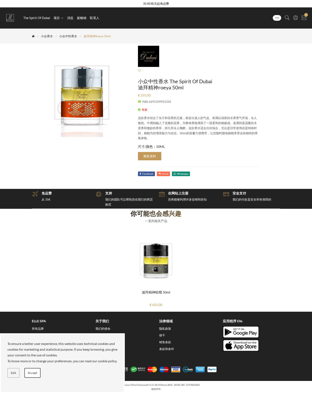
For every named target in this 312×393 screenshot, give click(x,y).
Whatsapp (182, 173)
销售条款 (165, 342)
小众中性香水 (68, 36)
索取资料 (149, 156)
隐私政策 (165, 328)
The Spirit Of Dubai (36, 18)
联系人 (94, 18)
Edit (13, 373)
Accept (32, 373)
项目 (56, 18)
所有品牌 (38, 328)
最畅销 (81, 18)
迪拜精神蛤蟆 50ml (156, 292)
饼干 (162, 335)
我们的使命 (103, 328)
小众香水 (47, 36)
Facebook (147, 173)
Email (165, 173)
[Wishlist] (139, 70)
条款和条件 (166, 349)
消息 (70, 18)
